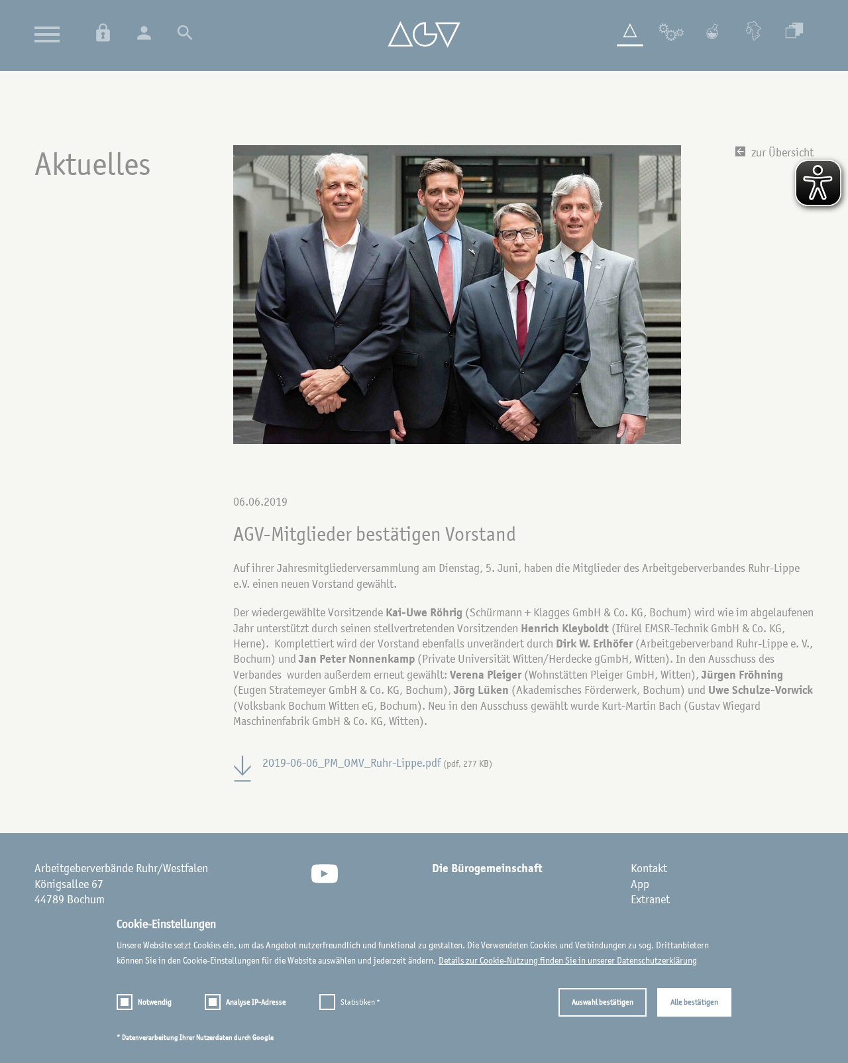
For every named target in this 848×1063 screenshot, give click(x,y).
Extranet (650, 899)
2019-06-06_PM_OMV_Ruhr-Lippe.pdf (377, 762)
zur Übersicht (781, 152)
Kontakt (649, 868)
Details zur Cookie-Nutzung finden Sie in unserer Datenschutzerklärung (568, 960)
